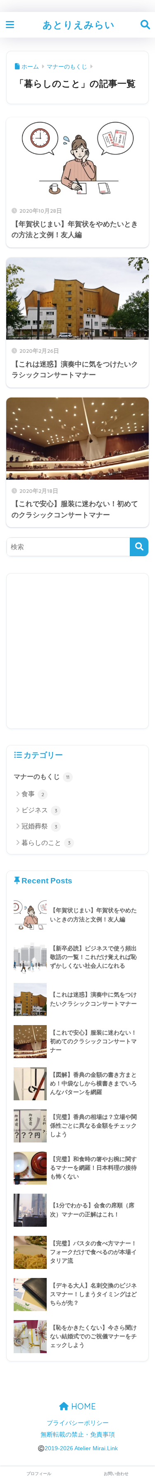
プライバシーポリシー (78, 1423)
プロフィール (38, 1473)
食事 (32, 793)
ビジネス (39, 810)
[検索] (139, 547)
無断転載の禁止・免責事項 (78, 1434)
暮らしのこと (46, 842)
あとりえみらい (79, 25)
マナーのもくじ (41, 776)
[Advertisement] (77, 650)
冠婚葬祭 (39, 826)
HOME (82, 1406)
